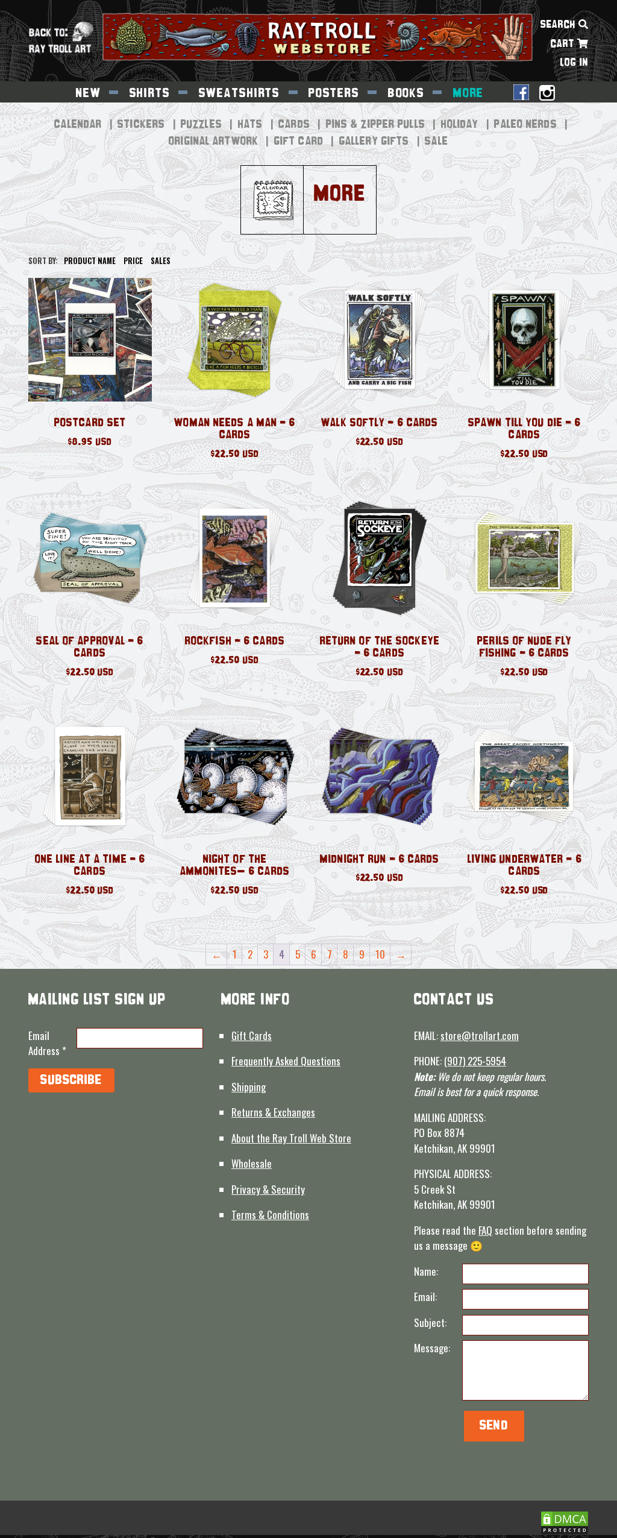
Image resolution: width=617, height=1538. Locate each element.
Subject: (430, 1322)
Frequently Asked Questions (285, 1060)
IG (547, 94)
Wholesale (251, 1163)
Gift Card (299, 141)
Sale (436, 141)
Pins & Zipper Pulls (375, 124)
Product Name (90, 260)
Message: (432, 1347)
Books (406, 93)
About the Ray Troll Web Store (291, 1138)
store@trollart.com (479, 1035)
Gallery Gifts (374, 141)
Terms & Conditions (270, 1214)
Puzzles (201, 124)
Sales (161, 260)
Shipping (248, 1086)
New (88, 93)
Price (133, 260)
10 (380, 954)
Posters (334, 93)
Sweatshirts (240, 93)
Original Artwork (213, 141)
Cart (564, 44)
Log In (574, 63)
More (468, 93)
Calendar (78, 124)
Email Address (47, 1043)
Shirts (150, 93)
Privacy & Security (268, 1189)
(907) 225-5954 (475, 1060)
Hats (250, 124)
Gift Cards (251, 1035)
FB (521, 93)
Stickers (141, 124)
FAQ (485, 1230)
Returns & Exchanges (273, 1112)
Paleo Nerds (525, 124)
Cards (294, 124)
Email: (425, 1296)
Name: (426, 1271)
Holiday (460, 124)
